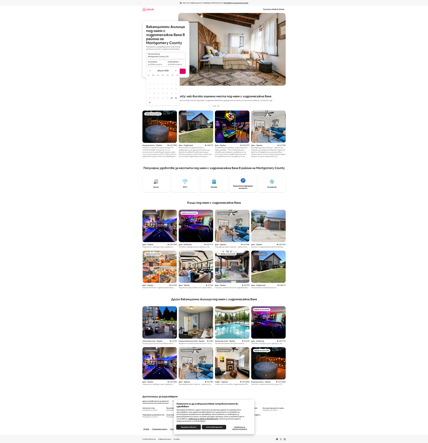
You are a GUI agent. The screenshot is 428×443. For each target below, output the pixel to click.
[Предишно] (210, 106)
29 (172, 98)
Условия (176, 439)
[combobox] (166, 56)
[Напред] (218, 106)
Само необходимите (214, 427)
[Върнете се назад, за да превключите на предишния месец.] (150, 70)
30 (176, 98)
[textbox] (156, 64)
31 (149, 103)
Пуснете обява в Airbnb (273, 9)
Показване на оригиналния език (236, 3)
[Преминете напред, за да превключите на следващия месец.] (175, 70)
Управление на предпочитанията (239, 428)
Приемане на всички (188, 427)
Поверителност (164, 439)
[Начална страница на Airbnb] (148, 9)
